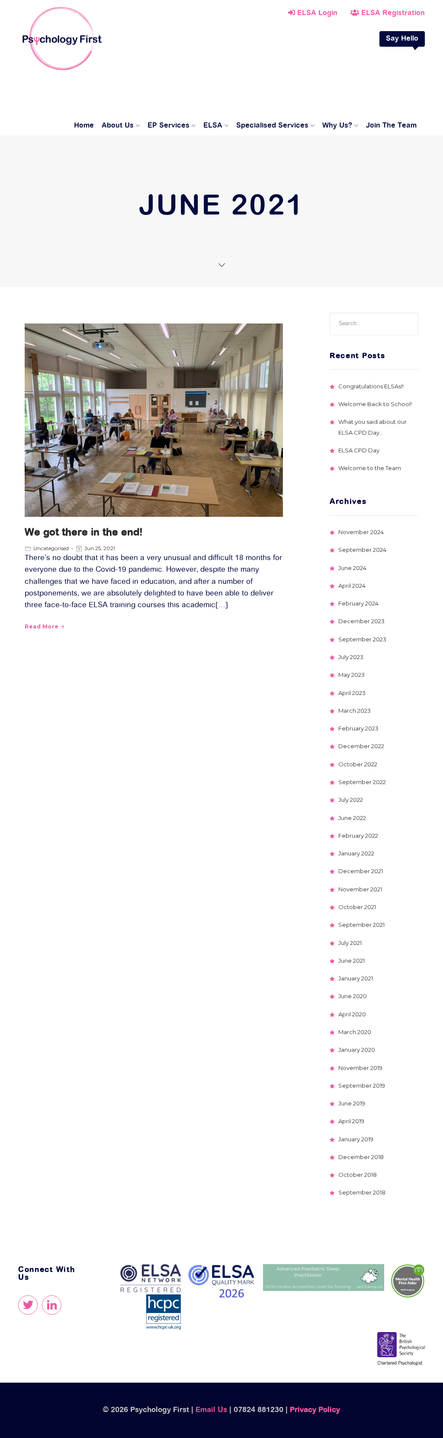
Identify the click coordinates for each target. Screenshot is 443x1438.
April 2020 (352, 1014)
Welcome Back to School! (375, 403)
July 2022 (350, 799)
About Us (118, 125)
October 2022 (357, 764)
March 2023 (354, 710)
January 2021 (355, 978)
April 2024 (352, 585)
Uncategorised (51, 548)
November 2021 (360, 889)
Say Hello (402, 38)
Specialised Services (272, 125)
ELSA (212, 125)
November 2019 (360, 1067)
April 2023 (352, 692)
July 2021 (350, 942)
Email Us (211, 1410)
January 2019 (355, 1139)
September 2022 (362, 781)
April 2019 (351, 1121)
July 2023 (350, 656)
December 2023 (361, 621)
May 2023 (351, 674)
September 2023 (362, 639)
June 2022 (352, 817)
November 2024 (361, 531)
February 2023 (358, 728)
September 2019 (361, 1085)
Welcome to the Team (369, 467)
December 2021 (360, 871)
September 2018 (361, 1192)
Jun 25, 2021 (99, 548)
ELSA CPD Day (358, 450)
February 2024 (358, 603)
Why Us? (337, 125)
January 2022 (356, 853)
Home (84, 125)
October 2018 (357, 1174)
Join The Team (391, 125)
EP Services (168, 125)
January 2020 (356, 1049)
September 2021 (361, 924)
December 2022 (361, 746)
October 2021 (357, 906)
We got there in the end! (84, 533)
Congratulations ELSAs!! (371, 386)
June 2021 (351, 960)
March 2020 (354, 1031)
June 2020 (352, 996)
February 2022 (358, 835)
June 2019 (351, 1103)
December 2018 (361, 1156)
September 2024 (362, 549)
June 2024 (352, 567)
